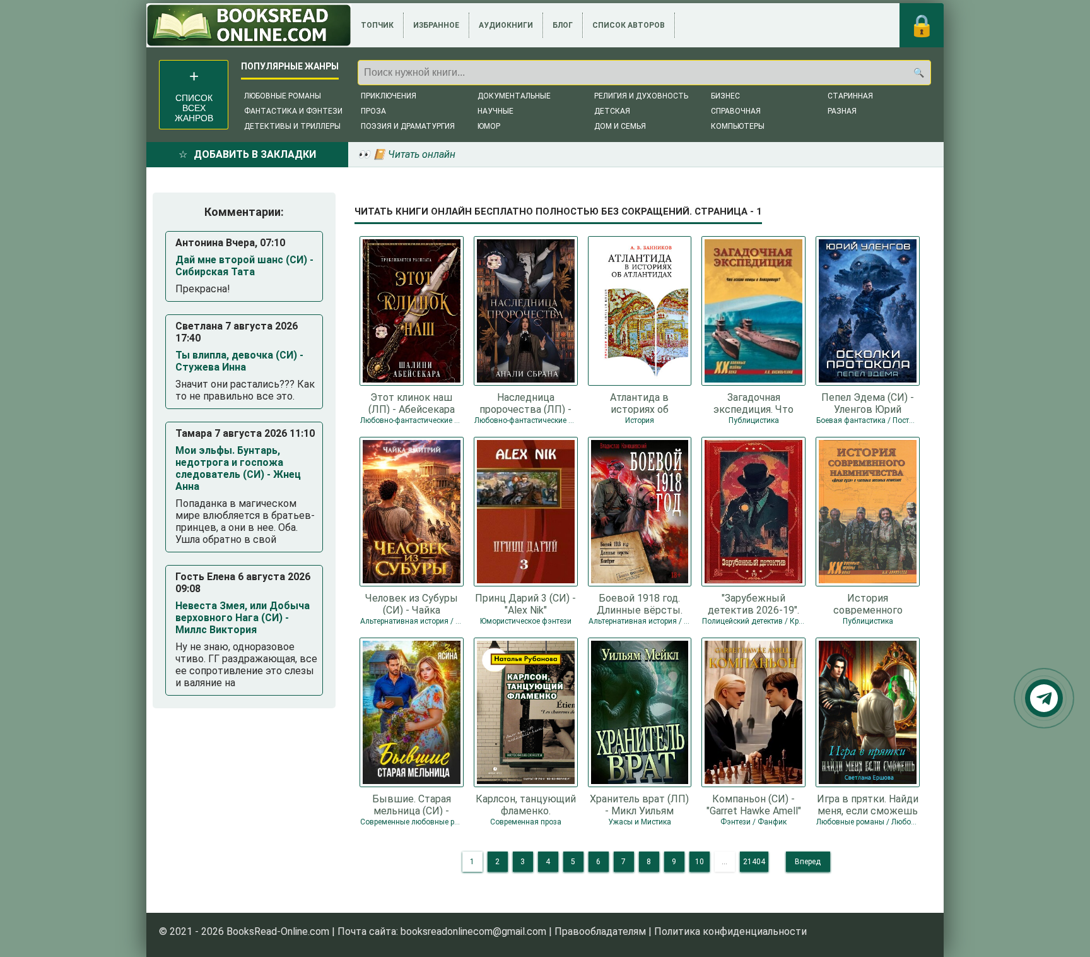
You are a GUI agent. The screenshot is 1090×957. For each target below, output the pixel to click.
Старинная (850, 96)
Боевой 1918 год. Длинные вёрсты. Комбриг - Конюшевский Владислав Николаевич (640, 603)
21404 (754, 861)
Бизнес (725, 96)
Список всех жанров (194, 108)
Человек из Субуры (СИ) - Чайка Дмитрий (411, 603)
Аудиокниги (506, 25)
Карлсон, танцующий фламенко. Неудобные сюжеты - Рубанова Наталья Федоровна (526, 804)
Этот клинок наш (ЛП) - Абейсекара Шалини (411, 402)
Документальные (514, 96)
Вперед (808, 861)
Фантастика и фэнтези (293, 111)
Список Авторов (628, 25)
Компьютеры (738, 126)
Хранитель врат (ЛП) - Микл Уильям (639, 804)
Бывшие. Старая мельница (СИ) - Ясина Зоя (411, 804)
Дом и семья (620, 126)
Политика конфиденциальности (730, 931)
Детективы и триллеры (292, 126)
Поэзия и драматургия (408, 126)
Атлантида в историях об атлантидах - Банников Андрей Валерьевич (639, 402)
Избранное (436, 25)
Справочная (736, 111)
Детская (612, 111)
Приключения (388, 96)
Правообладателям (600, 931)
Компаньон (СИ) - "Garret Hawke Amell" (753, 804)
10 (699, 861)
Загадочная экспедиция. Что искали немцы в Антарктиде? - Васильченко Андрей (753, 402)
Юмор (489, 126)
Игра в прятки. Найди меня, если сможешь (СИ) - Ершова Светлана (867, 804)
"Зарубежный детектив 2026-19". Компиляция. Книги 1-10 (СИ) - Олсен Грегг (753, 603)
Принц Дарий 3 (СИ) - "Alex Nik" (525, 603)
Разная (842, 111)
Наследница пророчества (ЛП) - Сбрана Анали (525, 402)
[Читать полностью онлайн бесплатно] (248, 25)
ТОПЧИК (377, 25)
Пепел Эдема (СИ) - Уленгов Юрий (867, 402)
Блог (563, 25)
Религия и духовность (641, 96)
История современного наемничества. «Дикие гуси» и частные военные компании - (867, 603)
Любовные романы (282, 96)
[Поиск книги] (918, 72)
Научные (495, 111)
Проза (373, 111)
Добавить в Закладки (255, 154)
